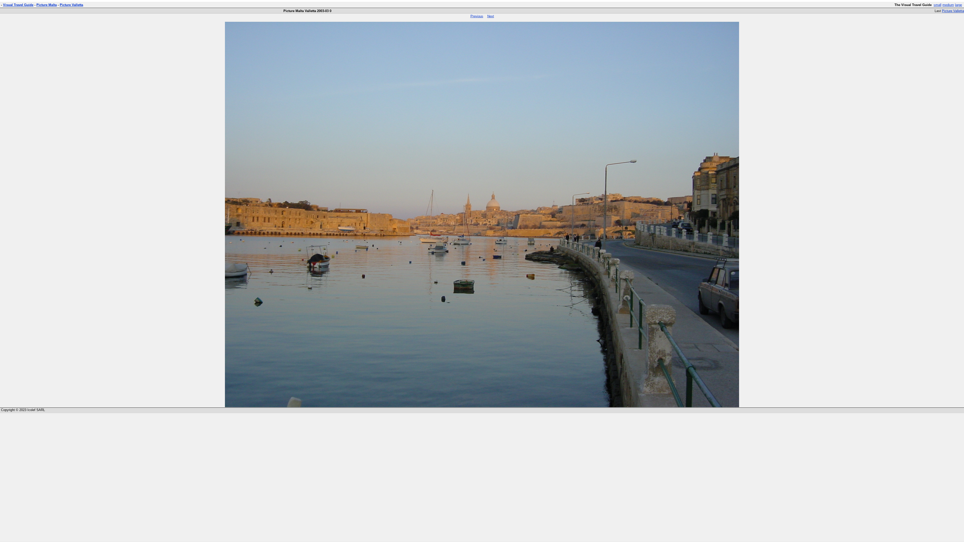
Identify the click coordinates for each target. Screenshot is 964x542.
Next (490, 16)
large (958, 5)
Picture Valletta (71, 5)
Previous (476, 16)
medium (948, 5)
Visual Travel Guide (18, 5)
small (937, 5)
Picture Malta (46, 5)
